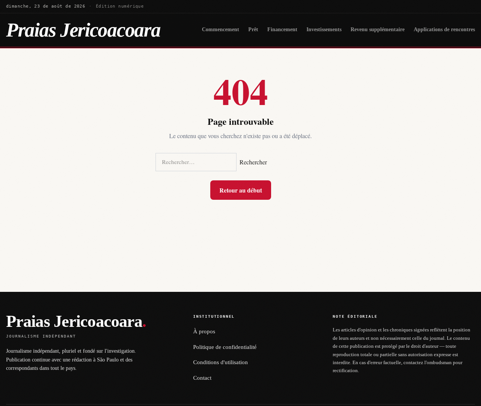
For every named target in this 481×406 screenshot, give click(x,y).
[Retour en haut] (464, 395)
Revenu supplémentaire (378, 29)
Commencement (220, 29)
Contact (202, 378)
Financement (282, 29)
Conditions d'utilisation (220, 362)
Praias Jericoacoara (83, 30)
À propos (204, 331)
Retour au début (240, 190)
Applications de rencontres (444, 29)
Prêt (253, 29)
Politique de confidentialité (225, 347)
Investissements (323, 29)
